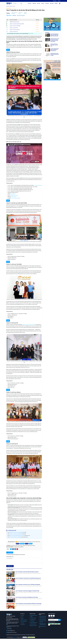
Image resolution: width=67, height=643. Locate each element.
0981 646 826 (13, 193)
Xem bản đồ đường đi (38, 185)
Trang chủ (7, 6)
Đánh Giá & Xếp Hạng (43, 616)
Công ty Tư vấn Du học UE (14, 31)
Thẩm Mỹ (34, 3)
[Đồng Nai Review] (58, 623)
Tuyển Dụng (23, 624)
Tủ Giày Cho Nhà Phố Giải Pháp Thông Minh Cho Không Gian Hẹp (54, 49)
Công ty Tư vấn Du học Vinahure (15, 29)
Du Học (14, 6)
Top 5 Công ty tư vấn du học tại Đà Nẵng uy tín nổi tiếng (27, 597)
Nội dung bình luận (9, 556)
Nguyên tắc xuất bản (33, 625)
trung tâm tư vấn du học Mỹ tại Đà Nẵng (29, 324)
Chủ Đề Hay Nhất (32, 619)
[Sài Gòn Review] (55, 623)
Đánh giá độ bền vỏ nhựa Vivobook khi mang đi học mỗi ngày (54, 54)
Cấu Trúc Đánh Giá (24, 621)
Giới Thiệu (22, 615)
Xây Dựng (51, 3)
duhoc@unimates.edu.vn (14, 195)
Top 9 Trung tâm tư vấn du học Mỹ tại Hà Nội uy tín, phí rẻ (27, 571)
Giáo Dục (38, 3)
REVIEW (56, 3)
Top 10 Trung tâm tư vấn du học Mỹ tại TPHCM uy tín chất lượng (28, 603)
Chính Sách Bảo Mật (43, 619)
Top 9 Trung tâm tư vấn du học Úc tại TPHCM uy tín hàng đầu (28, 584)
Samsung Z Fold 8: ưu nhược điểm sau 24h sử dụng (54, 45)
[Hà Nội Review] (49, 623)
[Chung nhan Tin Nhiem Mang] (25, 637)
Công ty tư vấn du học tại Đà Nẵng (15, 533)
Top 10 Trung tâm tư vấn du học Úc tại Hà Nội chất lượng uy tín (28, 578)
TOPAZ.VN (14, 637)
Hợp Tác (22, 618)
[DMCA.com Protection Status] (31, 637)
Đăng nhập (54, 0)
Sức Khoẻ (29, 3)
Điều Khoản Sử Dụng (43, 617)
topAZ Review (9, 3)
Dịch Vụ (42, 3)
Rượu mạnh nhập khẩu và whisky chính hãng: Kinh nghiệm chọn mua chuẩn (54, 35)
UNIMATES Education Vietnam (14, 21)
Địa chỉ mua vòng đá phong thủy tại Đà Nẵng (17, 535)
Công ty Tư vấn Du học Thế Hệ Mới (15, 25)
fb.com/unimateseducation (15, 198)
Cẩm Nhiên (13, 13)
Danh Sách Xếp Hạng (33, 622)
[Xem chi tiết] (30, 33)
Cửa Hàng (47, 3)
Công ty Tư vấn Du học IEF (14, 27)
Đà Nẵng (25, 13)
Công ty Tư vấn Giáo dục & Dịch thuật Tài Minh (17, 23)
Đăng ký (59, 0)
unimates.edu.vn (13, 196)
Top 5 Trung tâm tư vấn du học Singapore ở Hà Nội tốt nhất (27, 590)
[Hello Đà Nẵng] (52, 623)
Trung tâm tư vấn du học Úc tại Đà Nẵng (16, 532)
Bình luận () (14, 15)
